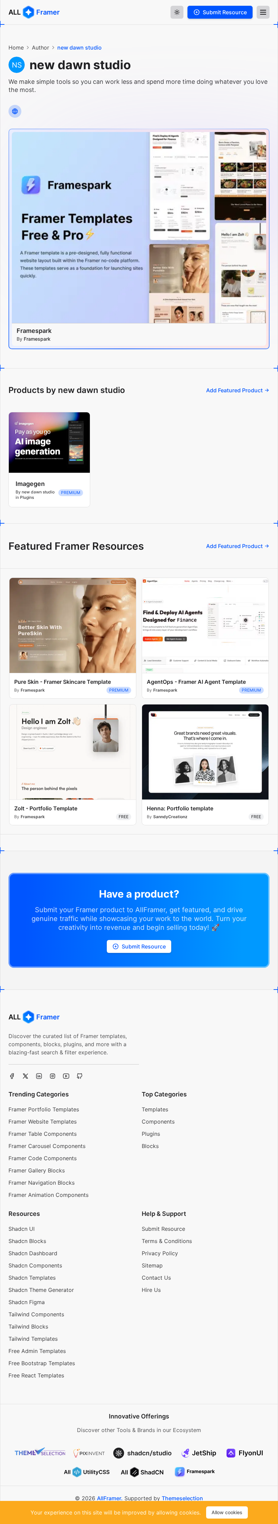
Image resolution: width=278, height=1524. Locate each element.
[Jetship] (199, 1453)
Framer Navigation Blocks (41, 1182)
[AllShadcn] (142, 1472)
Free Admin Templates (37, 1351)
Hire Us (151, 1289)
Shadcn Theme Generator (41, 1289)
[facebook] (11, 1076)
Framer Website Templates (42, 1121)
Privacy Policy (160, 1253)
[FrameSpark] (194, 1472)
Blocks (150, 1146)
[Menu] (263, 12)
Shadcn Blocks (27, 1241)
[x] (25, 1076)
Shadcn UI (21, 1228)
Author (40, 47)
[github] (79, 1076)
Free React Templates (36, 1375)
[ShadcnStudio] (142, 1453)
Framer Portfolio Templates (43, 1109)
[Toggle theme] (177, 12)
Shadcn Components (35, 1265)
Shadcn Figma (26, 1302)
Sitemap (152, 1265)
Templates (155, 1109)
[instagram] (52, 1076)
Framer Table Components (42, 1133)
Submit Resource (163, 1228)
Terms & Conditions (167, 1241)
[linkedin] (39, 1076)
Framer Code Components (42, 1158)
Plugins (151, 1133)
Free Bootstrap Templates (41, 1363)
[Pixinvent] (89, 1453)
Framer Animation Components (48, 1194)
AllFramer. (110, 1498)
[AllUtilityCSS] (87, 1472)
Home (16, 47)
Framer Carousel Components (46, 1146)
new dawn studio (79, 47)
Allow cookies (227, 1512)
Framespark (34, 330)
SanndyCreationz (170, 816)
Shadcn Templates (32, 1277)
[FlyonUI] (244, 1453)
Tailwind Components (36, 1314)
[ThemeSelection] (40, 1453)
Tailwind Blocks (28, 1326)
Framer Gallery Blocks (36, 1170)
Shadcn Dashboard (32, 1253)
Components (158, 1121)
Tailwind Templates (33, 1338)
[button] (220, 12)
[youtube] (66, 1076)
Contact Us (156, 1277)
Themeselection (182, 1498)
